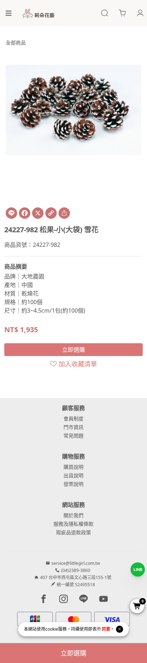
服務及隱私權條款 (73, 523)
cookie (51, 629)
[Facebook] (24, 213)
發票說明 (73, 484)
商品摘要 (15, 266)
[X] (38, 213)
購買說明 (73, 466)
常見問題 (73, 435)
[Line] (11, 213)
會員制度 (73, 418)
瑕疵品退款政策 (73, 532)
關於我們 (73, 515)
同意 (106, 629)
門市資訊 (73, 427)
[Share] (64, 213)
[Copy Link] (51, 213)
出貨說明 (73, 475)
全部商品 (16, 42)
